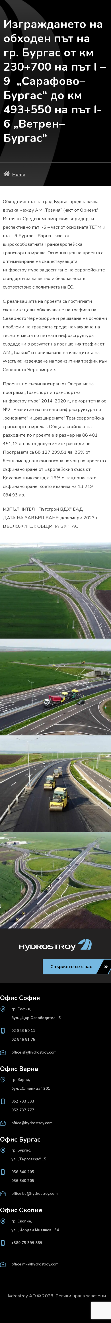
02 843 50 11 (23, 1030)
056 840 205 (22, 1172)
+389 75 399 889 (26, 1243)
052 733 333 (22, 1101)
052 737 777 (22, 1110)
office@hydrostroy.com (31, 1123)
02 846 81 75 (23, 1039)
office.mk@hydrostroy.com (34, 1264)
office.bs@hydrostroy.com (34, 1193)
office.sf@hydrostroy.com (33, 1052)
